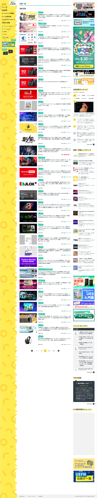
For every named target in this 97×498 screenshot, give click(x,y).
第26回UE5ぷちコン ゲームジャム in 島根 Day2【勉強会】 (86, 357)
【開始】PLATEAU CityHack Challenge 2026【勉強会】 (86, 332)
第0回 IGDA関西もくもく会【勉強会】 (85, 343)
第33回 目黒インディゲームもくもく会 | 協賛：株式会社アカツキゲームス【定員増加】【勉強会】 (86, 363)
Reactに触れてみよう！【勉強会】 (86, 352)
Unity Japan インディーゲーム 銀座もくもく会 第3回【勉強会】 (86, 338)
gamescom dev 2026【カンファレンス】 (86, 348)
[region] (9, 249)
